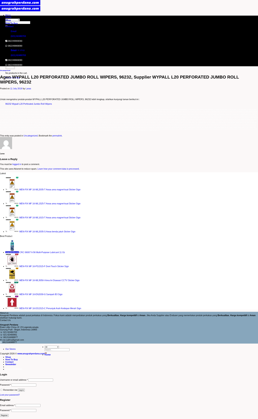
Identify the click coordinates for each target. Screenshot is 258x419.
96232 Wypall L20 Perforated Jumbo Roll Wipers (28, 104)
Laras (28, 88)
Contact (9, 26)
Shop (8, 20)
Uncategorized (5, 70)
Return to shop (18, 50)
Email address (7, 405)
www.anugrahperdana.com (31, 353)
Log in (21, 390)
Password (5, 385)
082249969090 (15, 46)
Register (4, 415)
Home (8, 17)
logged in (16, 164)
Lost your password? (10, 395)
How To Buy (11, 23)
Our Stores (10, 349)
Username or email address (14, 380)
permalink (57, 136)
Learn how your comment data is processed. (58, 169)
